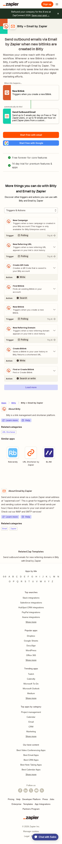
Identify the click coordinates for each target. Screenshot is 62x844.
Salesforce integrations (31, 602)
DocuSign (31, 645)
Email (31, 722)
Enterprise (16, 804)
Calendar (31, 717)
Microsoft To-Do (31, 683)
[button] (31, 143)
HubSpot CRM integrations (31, 607)
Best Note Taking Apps (31, 765)
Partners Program (31, 809)
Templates (28, 804)
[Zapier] (11, 4)
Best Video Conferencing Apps (31, 750)
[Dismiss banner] (58, 13)
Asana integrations (31, 617)
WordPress (31, 650)
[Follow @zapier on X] (31, 790)
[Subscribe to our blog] (42, 790)
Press (45, 799)
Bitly (13, 403)
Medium (31, 693)
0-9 (4, 576)
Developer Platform (31, 799)
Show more (31, 622)
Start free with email (31, 135)
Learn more (12, 420)
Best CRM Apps (31, 760)
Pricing (11, 799)
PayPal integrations (31, 612)
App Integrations (42, 804)
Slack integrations (31, 598)
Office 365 (31, 655)
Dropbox (31, 636)
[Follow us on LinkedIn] (25, 790)
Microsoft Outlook (31, 688)
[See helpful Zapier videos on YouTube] (36, 790)
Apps (3, 403)
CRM (31, 726)
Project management (31, 712)
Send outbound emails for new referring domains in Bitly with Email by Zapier (31, 559)
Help (27, 420)
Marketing (31, 731)
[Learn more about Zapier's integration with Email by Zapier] (4, 491)
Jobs (52, 799)
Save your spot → (41, 15)
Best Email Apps (31, 755)
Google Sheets (31, 641)
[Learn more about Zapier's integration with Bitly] (4, 409)
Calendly (31, 679)
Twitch (31, 674)
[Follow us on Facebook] (20, 790)
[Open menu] (57, 4)
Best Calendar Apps (31, 769)
